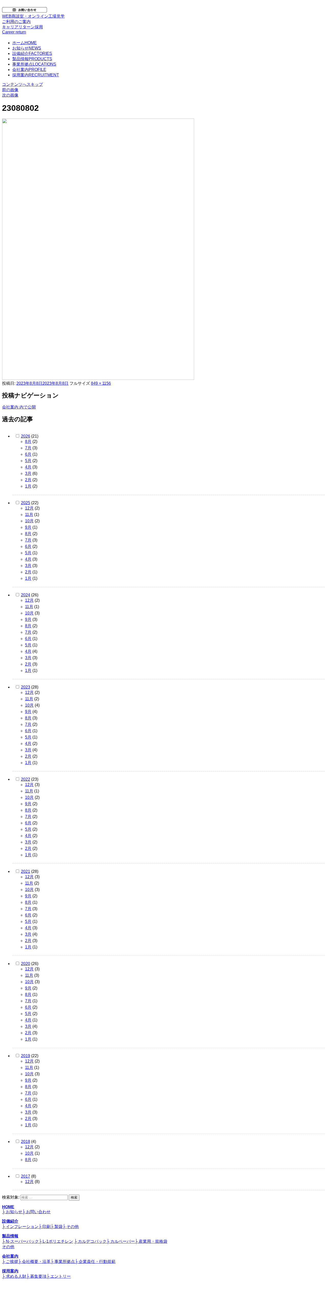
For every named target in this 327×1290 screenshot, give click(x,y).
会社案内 (29, 69)
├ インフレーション (20, 1226)
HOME (8, 1207)
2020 (25, 963)
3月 (28, 473)
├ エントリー (58, 1276)
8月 (28, 441)
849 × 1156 (101, 383)
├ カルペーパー (121, 1241)
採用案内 (35, 75)
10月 (29, 521)
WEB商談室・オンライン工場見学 (33, 19)
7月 (28, 448)
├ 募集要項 (36, 1276)
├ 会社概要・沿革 (34, 1261)
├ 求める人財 (14, 1276)
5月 (28, 461)
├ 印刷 (45, 1226)
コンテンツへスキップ (22, 84)
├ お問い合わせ (36, 1212)
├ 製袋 (57, 1226)
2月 (28, 480)
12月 (29, 508)
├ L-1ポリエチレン (56, 1241)
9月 (28, 527)
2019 (25, 1056)
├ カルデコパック (90, 1241)
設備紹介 (32, 53)
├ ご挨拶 (10, 1261)
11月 (29, 514)
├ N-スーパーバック (20, 1241)
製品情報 (32, 59)
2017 (25, 1176)
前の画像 (10, 90)
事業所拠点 (34, 64)
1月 (28, 486)
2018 (25, 1141)
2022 (25, 779)
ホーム (24, 43)
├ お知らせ (12, 1212)
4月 (28, 467)
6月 (28, 454)
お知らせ (26, 48)
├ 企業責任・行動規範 (95, 1261)
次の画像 (10, 95)
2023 (25, 687)
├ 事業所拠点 (63, 1261)
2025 (25, 503)
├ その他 (71, 1226)
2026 (25, 436)
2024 (25, 595)
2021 (25, 871)
